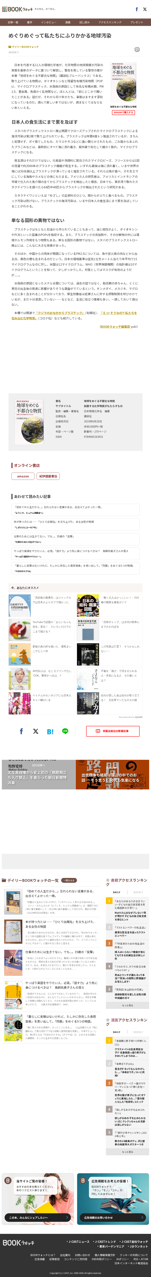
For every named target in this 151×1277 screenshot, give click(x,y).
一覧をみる (69, 880)
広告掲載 (40, 1259)
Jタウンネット (139, 1246)
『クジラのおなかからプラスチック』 (60, 313)
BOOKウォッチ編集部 (115, 326)
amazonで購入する (123, 112)
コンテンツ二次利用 (75, 1259)
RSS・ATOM (141, 1259)
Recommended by (126, 717)
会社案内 (65, 1255)
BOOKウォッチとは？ (43, 1255)
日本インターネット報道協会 (131, 1263)
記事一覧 (13, 22)
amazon (23, 476)
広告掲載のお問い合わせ (98, 1217)
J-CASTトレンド (105, 1241)
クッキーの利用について (134, 1255)
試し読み (84, 22)
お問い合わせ (82, 1255)
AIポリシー (122, 1259)
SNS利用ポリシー (102, 1259)
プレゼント (136, 22)
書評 (29, 22)
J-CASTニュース (79, 1241)
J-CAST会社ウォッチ (135, 1241)
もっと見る (127, 1005)
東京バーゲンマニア (111, 1246)
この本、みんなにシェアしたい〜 (28, 1217)
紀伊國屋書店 (48, 476)
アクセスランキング (110, 22)
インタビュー (49, 22)
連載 (68, 22)
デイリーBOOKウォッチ (25, 47)
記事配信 (54, 1259)
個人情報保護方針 (105, 1255)
